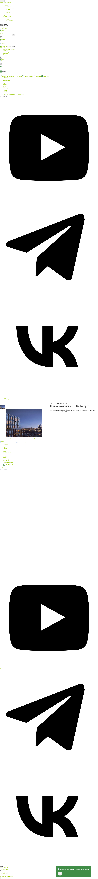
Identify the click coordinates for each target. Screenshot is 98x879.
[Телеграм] (49, 296)
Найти (13, 34)
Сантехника (19, 76)
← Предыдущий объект (11, 438)
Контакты (8, 9)
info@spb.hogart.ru (5, 873)
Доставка (8, 12)
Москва (2, 0)
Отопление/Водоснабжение (8, 76)
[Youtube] (49, 196)
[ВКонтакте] (49, 394)
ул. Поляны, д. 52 (3, 3)
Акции (4, 15)
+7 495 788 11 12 (5, 28)
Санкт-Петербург (7, 2)
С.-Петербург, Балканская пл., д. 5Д (29, 442)
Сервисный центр (7, 16)
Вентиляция (38, 76)
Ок (60, 873)
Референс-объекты (10, 8)
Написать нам (21, 94)
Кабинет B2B (2, 47)
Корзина (2, 42)
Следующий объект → (35, 438)
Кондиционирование (29, 76)
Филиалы (5, 17)
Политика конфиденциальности (7, 876)
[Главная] (2, 30)
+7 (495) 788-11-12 (11, 3)
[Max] (49, 520)
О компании (5, 5)
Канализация (46, 76)
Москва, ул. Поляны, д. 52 (10, 442)
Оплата (7, 10)
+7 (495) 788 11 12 (4, 94)
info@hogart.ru (5, 27)
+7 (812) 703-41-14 (4, 872)
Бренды (4, 13)
